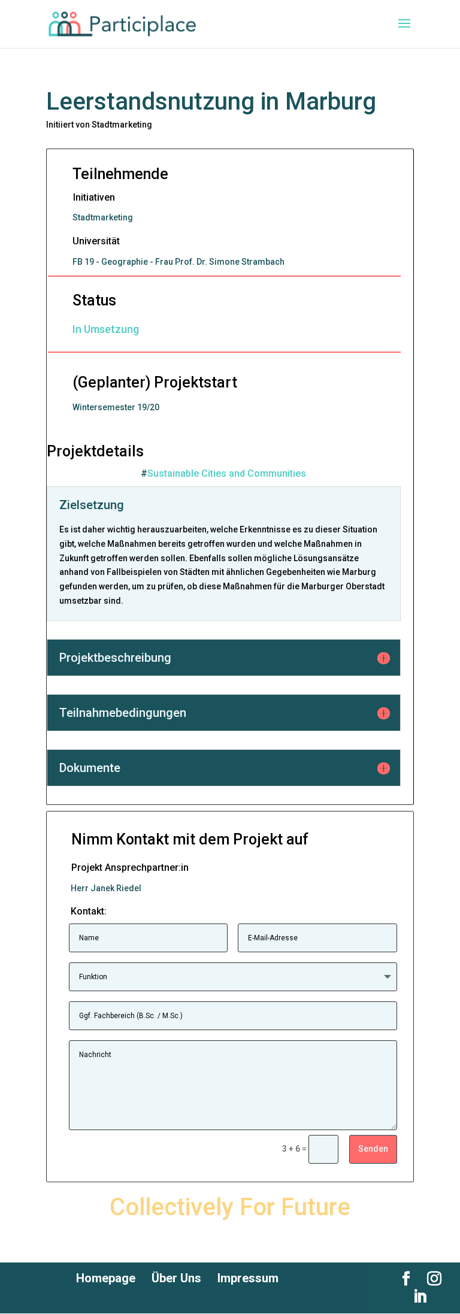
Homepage (105, 1278)
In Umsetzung (105, 329)
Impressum (248, 1278)
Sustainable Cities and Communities (226, 473)
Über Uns (176, 1278)
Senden (373, 1148)
